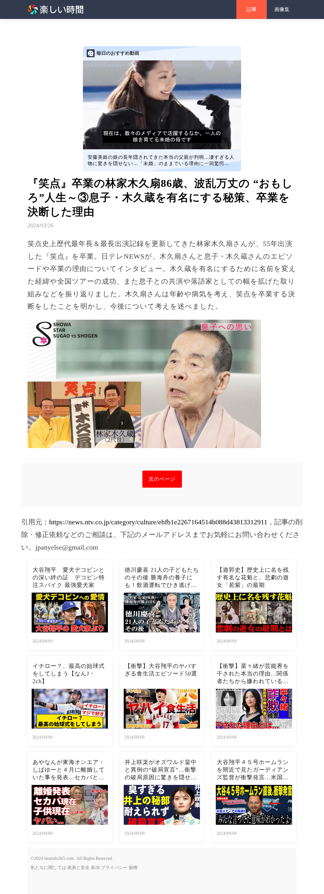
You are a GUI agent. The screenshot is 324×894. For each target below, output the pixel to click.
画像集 (282, 9)
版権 (133, 867)
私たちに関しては (48, 867)
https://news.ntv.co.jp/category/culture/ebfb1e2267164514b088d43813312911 (158, 522)
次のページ (162, 479)
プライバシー (114, 867)
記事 (251, 9)
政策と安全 (78, 867)
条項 (95, 867)
